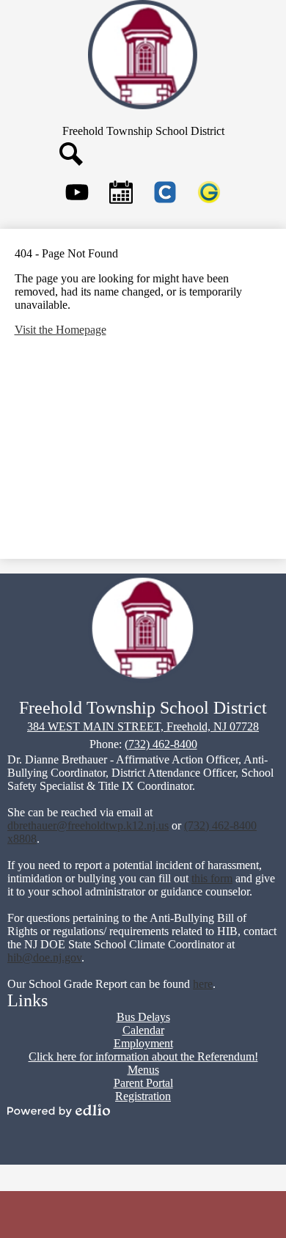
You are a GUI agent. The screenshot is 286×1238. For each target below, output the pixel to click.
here (203, 984)
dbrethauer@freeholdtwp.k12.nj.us (88, 825)
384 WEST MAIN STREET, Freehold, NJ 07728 (143, 726)
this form (211, 878)
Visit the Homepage (60, 329)
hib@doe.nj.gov (44, 957)
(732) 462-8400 (161, 744)
